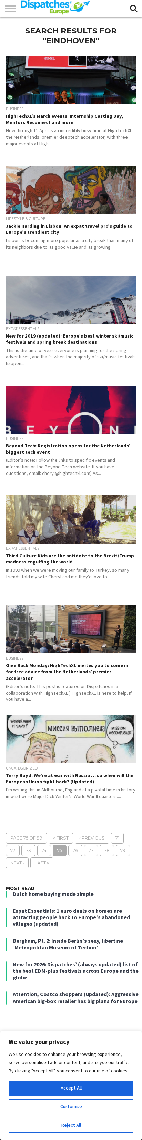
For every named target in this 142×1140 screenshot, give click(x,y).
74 (44, 850)
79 (122, 850)
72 (12, 850)
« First (61, 838)
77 (91, 850)
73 (28, 850)
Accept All (71, 1088)
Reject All (71, 1125)
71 (117, 838)
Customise (71, 1106)
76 (75, 850)
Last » (42, 862)
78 (107, 850)
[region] (71, 1085)
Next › (17, 862)
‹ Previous (92, 838)
